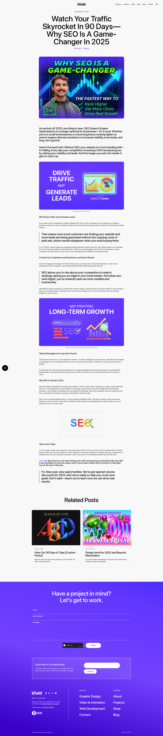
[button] (157, 4)
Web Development (92, 708)
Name (35, 610)
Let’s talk (43, 461)
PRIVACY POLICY (126, 732)
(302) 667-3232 (48, 707)
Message (36, 622)
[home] (82, 4)
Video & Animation (92, 702)
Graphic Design (90, 696)
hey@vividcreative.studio (50, 704)
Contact (85, 715)
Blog (116, 715)
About (117, 696)
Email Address (38, 616)
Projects (119, 702)
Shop (116, 708)
